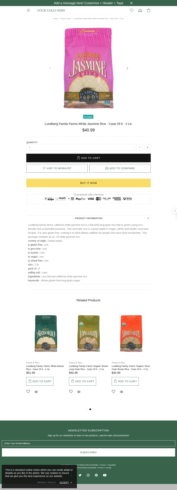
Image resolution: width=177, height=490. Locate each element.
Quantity (32, 142)
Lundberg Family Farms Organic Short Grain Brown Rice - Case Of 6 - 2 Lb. (131, 367)
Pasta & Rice (66, 18)
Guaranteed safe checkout (89, 194)
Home (55, 18)
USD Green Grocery (51, 10)
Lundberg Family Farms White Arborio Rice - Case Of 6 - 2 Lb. (45, 367)
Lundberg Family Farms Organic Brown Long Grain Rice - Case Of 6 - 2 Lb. (88, 367)
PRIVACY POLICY (46, 482)
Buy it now (88, 182)
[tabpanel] (46, 356)
